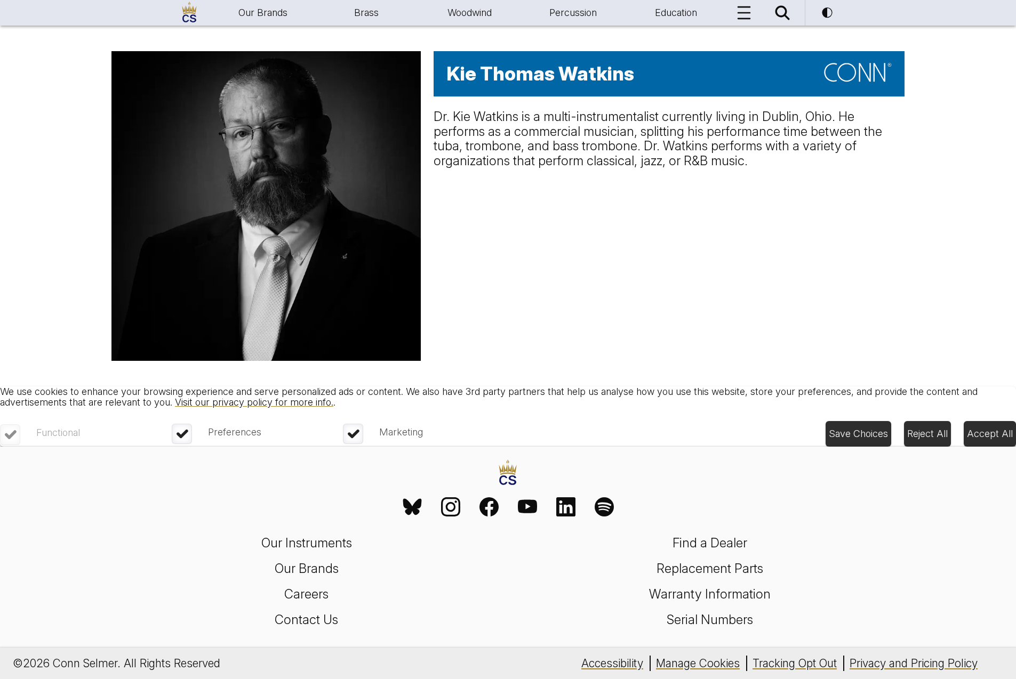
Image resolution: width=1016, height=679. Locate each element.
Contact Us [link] (306, 619)
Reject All (927, 433)
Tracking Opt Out (795, 663)
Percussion (573, 12)
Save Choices (858, 433)
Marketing (401, 432)
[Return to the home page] (508, 473)
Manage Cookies (698, 663)
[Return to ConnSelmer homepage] (189, 13)
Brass (366, 12)
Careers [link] (306, 594)
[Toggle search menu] (782, 13)
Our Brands (262, 12)
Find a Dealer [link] (710, 543)
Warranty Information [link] (710, 594)
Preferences (234, 432)
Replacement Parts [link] (710, 568)
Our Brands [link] (307, 568)
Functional (58, 432)
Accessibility (612, 663)
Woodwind (469, 12)
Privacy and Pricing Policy (914, 663)
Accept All (990, 433)
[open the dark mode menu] (827, 13)
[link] (412, 507)
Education (676, 12)
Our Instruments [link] (306, 543)
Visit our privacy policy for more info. (254, 402)
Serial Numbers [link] (710, 619)
